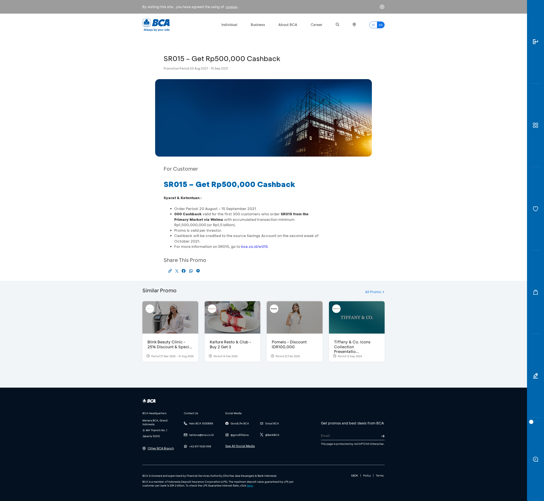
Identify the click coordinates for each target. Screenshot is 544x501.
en (380, 25)
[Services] (535, 209)
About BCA (287, 24)
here (250, 485)
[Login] (535, 42)
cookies (231, 7)
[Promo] (535, 292)
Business (258, 24)
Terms (380, 475)
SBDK (354, 475)
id (373, 25)
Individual (229, 24)
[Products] (535, 125)
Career (316, 24)
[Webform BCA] (535, 376)
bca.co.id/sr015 (254, 246)
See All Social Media (240, 446)
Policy (367, 475)
